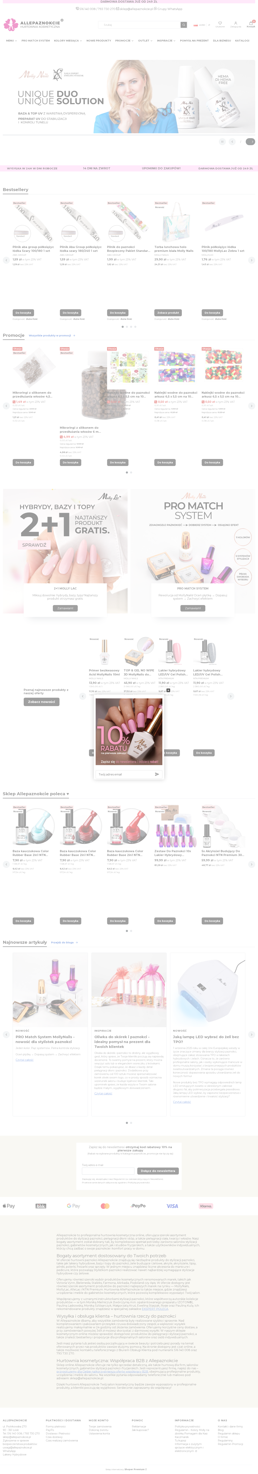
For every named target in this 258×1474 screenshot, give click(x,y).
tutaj (146, 736)
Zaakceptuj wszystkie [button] (187, 754)
